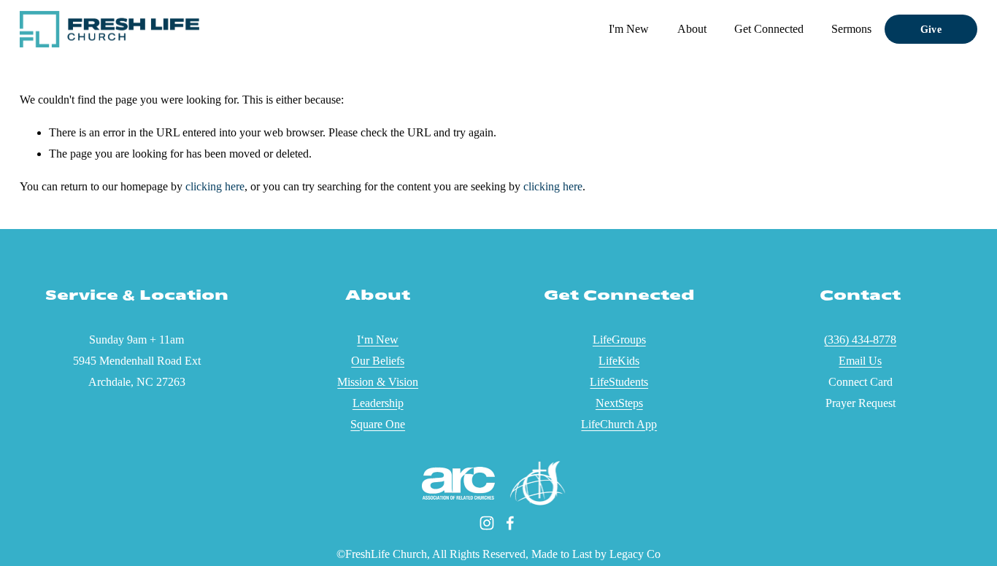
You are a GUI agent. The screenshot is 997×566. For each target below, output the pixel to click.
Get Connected (769, 29)
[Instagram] (487, 523)
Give (931, 29)
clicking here (215, 186)
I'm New (629, 29)
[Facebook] (510, 523)
